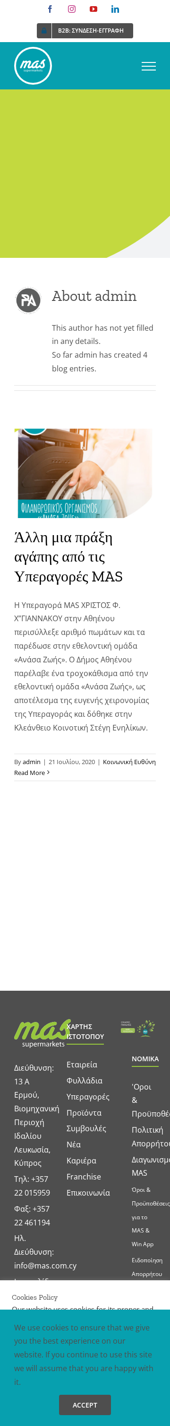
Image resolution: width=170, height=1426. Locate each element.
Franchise (84, 1176)
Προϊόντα (84, 1113)
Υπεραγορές (88, 1097)
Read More (29, 772)
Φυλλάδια (84, 1080)
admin (32, 761)
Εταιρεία (82, 1064)
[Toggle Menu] (148, 66)
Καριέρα (81, 1160)
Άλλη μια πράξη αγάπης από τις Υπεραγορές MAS (68, 556)
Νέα (74, 1144)
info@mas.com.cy (45, 1265)
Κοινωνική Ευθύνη (129, 761)
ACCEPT (85, 1404)
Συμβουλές (86, 1128)
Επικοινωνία (88, 1193)
